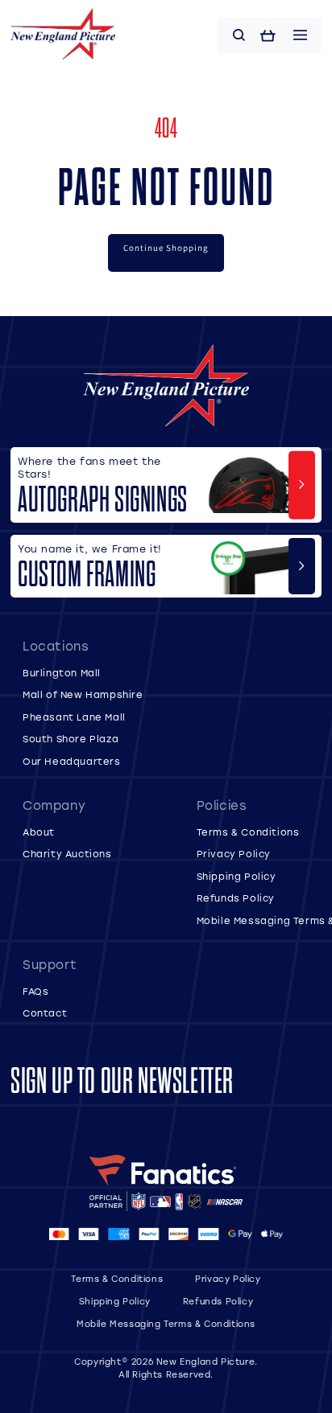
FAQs (35, 991)
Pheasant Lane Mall (74, 717)
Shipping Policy (236, 876)
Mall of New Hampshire (83, 694)
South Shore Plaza (70, 739)
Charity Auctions (67, 854)
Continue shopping (166, 247)
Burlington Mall (62, 673)
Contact (45, 1013)
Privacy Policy (234, 854)
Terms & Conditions (248, 832)
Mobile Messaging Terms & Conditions (166, 1323)
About (39, 832)
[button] (239, 35)
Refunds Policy (236, 898)
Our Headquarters (72, 761)
